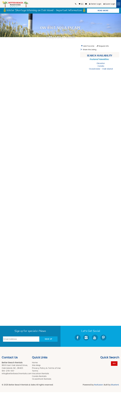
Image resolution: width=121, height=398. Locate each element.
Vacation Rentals (40, 374)
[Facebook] (78, 338)
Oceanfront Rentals (41, 379)
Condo (101, 66)
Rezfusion (98, 385)
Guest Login (110, 4)
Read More (103, 10)
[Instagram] (86, 338)
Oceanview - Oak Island (101, 69)
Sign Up (48, 339)
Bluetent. (115, 385)
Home (35, 363)
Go (114, 363)
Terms (35, 371)
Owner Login (96, 4)
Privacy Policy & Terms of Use (46, 368)
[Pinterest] (103, 338)
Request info (103, 46)
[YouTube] (95, 338)
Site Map (36, 365)
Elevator (101, 63)
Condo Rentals (39, 376)
